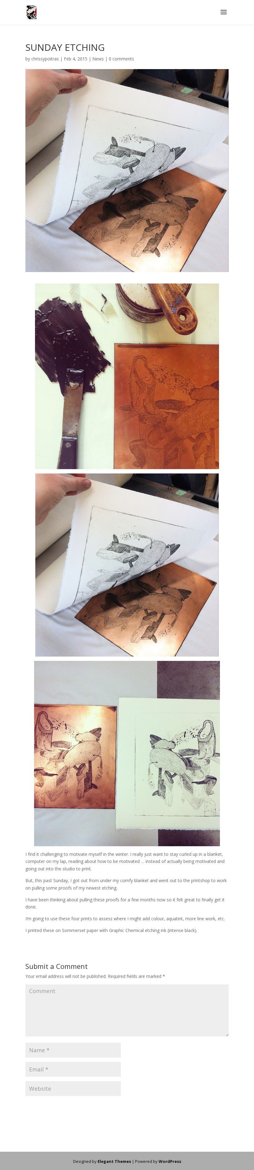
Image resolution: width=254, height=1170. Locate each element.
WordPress (170, 1161)
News (98, 59)
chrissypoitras (45, 59)
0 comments (121, 59)
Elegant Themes (114, 1161)
